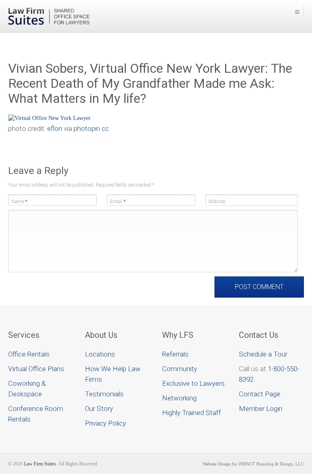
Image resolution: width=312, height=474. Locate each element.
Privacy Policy (105, 423)
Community (179, 369)
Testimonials (104, 394)
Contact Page (259, 394)
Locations (100, 354)
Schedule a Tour (263, 354)
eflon (54, 128)
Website (216, 201)
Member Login (260, 408)
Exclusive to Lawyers (193, 383)
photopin (87, 128)
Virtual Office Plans (36, 369)
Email (118, 201)
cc (105, 128)
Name (19, 201)
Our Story (99, 408)
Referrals (175, 354)
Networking (179, 398)
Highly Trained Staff (191, 413)
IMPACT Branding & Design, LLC (271, 463)
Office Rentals (29, 354)
